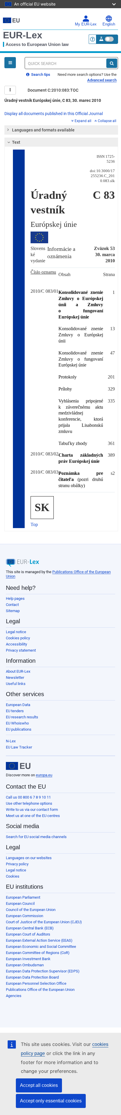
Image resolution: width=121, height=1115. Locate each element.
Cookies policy (18, 638)
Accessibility (16, 644)
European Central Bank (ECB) (30, 928)
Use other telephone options (29, 803)
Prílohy (65, 388)
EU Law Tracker (19, 747)
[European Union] (18, 766)
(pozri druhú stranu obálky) (80, 479)
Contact (12, 604)
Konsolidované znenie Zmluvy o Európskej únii (80, 334)
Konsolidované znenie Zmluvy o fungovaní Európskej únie (80, 359)
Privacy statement (21, 650)
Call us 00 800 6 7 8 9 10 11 (28, 797)
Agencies (13, 996)
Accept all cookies (39, 1085)
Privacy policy (17, 864)
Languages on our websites (29, 858)
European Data (18, 705)
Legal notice (16, 632)
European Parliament (23, 897)
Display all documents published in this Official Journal (53, 113)
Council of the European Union (31, 909)
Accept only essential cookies (51, 1100)
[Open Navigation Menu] (10, 62)
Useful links (16, 683)
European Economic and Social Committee (41, 946)
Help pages (15, 598)
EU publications (18, 729)
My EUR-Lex (86, 24)
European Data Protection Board (32, 977)
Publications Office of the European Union (40, 989)
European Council (20, 903)
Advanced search (102, 80)
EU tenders (15, 711)
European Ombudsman (25, 965)
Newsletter (15, 677)
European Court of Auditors (28, 934)
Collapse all (107, 121)
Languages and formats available (43, 130)
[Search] (111, 63)
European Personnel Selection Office (36, 983)
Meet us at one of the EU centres (33, 815)
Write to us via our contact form (32, 809)
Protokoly (67, 376)
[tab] (61, 130)
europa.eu (44, 775)
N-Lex (11, 741)
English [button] (108, 24)
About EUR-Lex (18, 671)
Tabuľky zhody (72, 443)
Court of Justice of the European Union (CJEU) (44, 922)
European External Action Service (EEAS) (39, 940)
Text (16, 142)
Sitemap (13, 611)
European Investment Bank (28, 959)
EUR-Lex (22, 35)
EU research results (22, 717)
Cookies (12, 876)
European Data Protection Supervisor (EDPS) (43, 971)
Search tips (40, 74)
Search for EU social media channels (36, 837)
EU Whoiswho (17, 723)
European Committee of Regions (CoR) (38, 952)
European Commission (24, 916)
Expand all (83, 121)
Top (34, 524)
